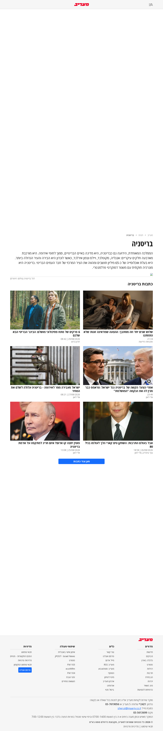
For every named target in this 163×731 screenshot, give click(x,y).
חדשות (150, 652)
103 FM (71, 664)
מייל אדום (110, 660)
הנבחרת (149, 677)
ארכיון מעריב (108, 681)
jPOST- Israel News (65, 656)
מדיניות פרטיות (25, 660)
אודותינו (110, 685)
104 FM (71, 673)
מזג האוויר (148, 685)
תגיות (140, 235)
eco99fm (70, 668)
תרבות (150, 673)
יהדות (150, 681)
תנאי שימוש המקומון (23, 664)
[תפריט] (156, 5)
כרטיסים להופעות (145, 689)
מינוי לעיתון (109, 677)
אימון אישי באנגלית (66, 652)
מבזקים (149, 656)
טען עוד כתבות (81, 461)
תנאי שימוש (26, 652)
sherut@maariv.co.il (129, 708)
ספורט (150, 664)
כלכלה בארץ (147, 660)
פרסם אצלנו (108, 656)
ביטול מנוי (109, 689)
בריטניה (130, 235)
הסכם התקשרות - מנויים (21, 656)
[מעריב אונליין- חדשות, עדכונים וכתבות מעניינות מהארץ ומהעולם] (81, 4)
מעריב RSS (109, 664)
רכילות (150, 668)
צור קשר (110, 652)
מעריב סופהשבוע (106, 668)
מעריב (150, 235)
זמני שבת (70, 677)
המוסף (111, 673)
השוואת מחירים (68, 681)
